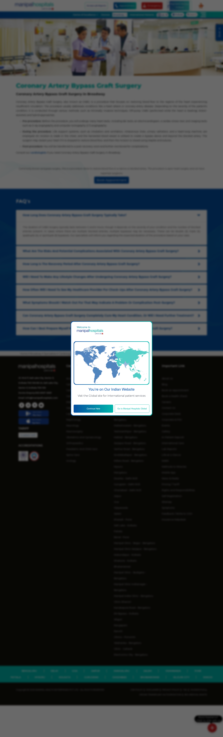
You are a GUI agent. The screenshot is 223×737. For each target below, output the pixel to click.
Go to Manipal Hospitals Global (132, 408)
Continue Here (93, 408)
